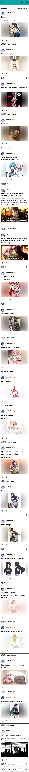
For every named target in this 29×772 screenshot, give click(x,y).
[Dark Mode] (22, 2)
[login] (26, 2)
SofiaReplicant (9, 13)
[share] (10, 40)
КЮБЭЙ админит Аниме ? (11, 731)
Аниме (6, 190)
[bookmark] (6, 40)
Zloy (6, 189)
